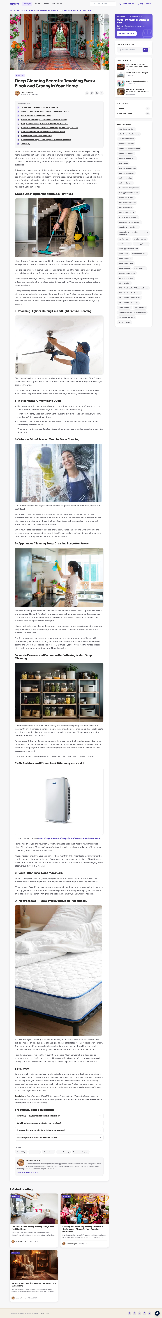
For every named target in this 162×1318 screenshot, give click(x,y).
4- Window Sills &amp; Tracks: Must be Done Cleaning (44, 119)
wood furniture (124, 322)
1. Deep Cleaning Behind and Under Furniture (39, 107)
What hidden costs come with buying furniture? (39, 1123)
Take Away (25, 144)
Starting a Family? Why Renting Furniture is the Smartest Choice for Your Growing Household (82, 1229)
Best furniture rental (126, 198)
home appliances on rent (128, 249)
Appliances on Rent (126, 144)
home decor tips (125, 258)
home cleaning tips (80, 1152)
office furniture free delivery (129, 298)
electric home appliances (128, 227)
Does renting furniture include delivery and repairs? (41, 1130)
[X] (139, 1313)
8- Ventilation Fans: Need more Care (36, 136)
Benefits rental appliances (129, 188)
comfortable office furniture (129, 222)
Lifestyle (27, 4)
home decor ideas (139, 254)
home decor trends (126, 263)
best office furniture (126, 212)
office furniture (124, 283)
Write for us (57, 4)
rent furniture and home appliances (132, 312)
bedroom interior (125, 183)
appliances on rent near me (129, 148)
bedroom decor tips (126, 173)
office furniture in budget (128, 303)
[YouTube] (149, 1313)
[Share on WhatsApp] (87, 93)
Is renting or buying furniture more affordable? (38, 1116)
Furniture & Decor (41, 4)
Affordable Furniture (126, 129)
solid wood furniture (126, 317)
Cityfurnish (14, 10)
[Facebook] (134, 1313)
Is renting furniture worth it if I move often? (37, 1137)
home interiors (140, 268)
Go (145, 50)
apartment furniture (126, 139)
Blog (24, 10)
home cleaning (63, 1152)
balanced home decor (127, 158)
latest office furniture (127, 273)
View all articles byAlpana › (28, 1172)
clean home (34, 1152)
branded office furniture (128, 217)
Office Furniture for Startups (129, 293)
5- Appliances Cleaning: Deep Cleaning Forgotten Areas (44, 123)
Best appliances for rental (128, 193)
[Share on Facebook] (97, 93)
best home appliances (127, 202)
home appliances (141, 244)
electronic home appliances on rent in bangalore (133, 233)
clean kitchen (48, 1152)
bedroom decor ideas (127, 168)
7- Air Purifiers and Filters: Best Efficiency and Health (43, 132)
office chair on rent (126, 278)
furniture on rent (140, 239)
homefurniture (124, 268)
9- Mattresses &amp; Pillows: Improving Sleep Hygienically (46, 140)
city (14, 3)
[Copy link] (102, 93)
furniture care (124, 239)
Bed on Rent (123, 163)
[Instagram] (129, 1313)
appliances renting (126, 153)
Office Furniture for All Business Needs (133, 288)
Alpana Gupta (27, 92)
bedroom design (125, 178)
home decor (123, 254)
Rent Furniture (140, 307)
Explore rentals (125, 33)
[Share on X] (92, 93)
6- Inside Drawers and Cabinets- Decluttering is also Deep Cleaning (49, 128)
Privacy (41, 1313)
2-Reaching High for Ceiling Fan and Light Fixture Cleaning (45, 111)
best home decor (125, 207)
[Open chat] (157, 1313)
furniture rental (124, 244)
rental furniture (124, 307)
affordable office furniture (129, 134)
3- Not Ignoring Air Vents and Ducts (36, 115)
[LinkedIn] (144, 1313)
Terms (47, 1313)
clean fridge (21, 1152)
